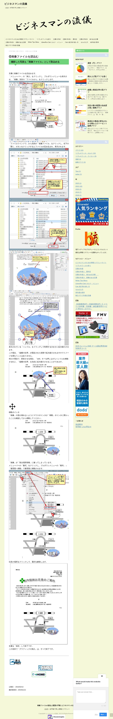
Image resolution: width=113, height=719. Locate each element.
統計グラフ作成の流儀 (13, 45)
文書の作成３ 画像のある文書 (16, 42)
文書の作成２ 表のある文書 (90, 39)
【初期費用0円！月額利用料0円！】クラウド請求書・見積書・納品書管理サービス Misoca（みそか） (91, 306)
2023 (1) (78, 183)
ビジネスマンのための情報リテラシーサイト (20, 39)
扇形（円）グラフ (95, 63)
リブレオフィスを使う (44, 39)
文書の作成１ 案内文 (70, 39)
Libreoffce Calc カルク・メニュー (52, 42)
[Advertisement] (94, 444)
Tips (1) (78, 171)
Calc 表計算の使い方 (71, 42)
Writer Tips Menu (33, 42)
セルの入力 (84, 42)
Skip (96, 714)
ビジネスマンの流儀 (15, 3)
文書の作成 (56, 39)
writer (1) (78, 174)
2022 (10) (78, 186)
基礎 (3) (78, 159)
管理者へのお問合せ (83, 427)
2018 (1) (78, 195)
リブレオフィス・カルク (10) (85, 153)
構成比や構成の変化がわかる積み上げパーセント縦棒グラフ (97, 123)
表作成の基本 (94, 42)
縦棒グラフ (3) (80, 162)
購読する (81, 50)
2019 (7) (78, 192)
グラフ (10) (79, 150)
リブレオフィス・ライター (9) (85, 156)
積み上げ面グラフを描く (97, 76)
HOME (11, 51)
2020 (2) (78, 189)
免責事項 (79, 424)
